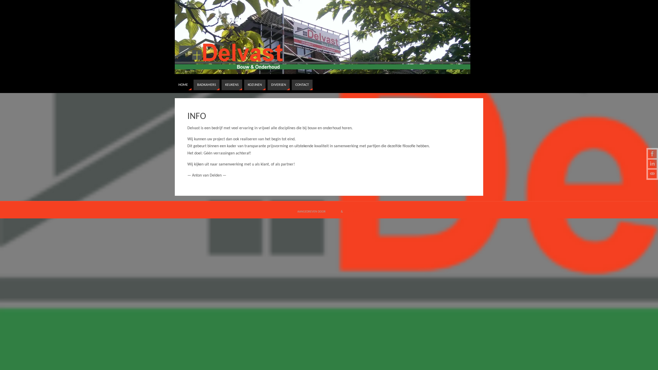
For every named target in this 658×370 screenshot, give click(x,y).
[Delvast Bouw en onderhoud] (652, 154)
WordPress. (352, 211)
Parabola (333, 211)
